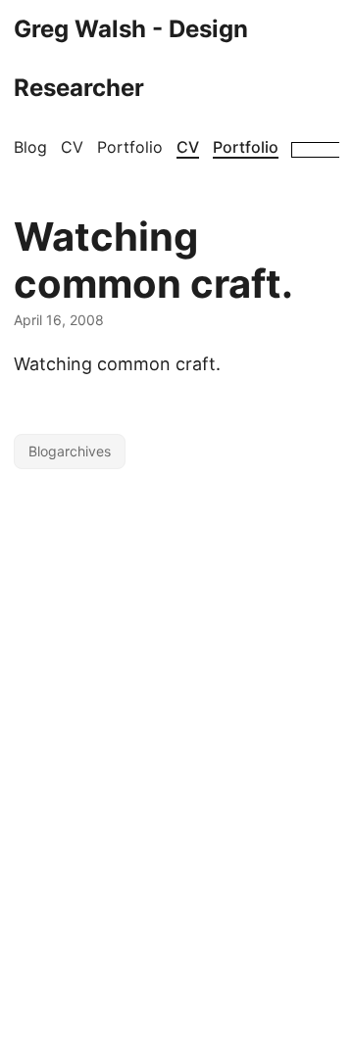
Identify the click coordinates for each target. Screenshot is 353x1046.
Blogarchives (69, 451)
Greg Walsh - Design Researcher (131, 58)
